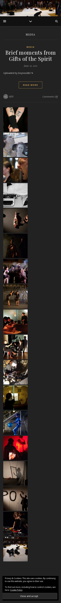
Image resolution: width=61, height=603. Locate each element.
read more (30, 84)
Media (30, 47)
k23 (11, 96)
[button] (30, 119)
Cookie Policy (16, 590)
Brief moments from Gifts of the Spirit (30, 55)
